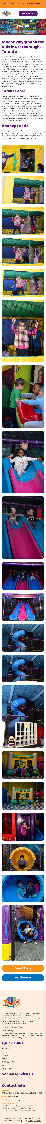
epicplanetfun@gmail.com (30, 3)
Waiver (5, 1052)
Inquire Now (23, 977)
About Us (6, 1048)
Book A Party (23, 968)
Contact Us (7, 1069)
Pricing (5, 1058)
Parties (5, 1055)
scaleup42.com (34, 1121)
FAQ (3, 1065)
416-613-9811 (9, 3)
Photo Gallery (8, 1062)
